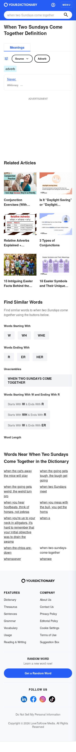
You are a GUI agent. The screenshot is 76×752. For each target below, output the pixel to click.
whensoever (12, 558)
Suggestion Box (49, 642)
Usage (8, 635)
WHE (41, 335)
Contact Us (47, 607)
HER (39, 357)
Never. (11, 79)
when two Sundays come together (30, 380)
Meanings (17, 47)
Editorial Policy (49, 621)
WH (24, 335)
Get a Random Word (38, 673)
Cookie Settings (49, 628)
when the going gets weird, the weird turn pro (18, 491)
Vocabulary (11, 628)
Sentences (10, 614)
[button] (53, 5)
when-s (45, 518)
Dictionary (10, 600)
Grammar (10, 621)
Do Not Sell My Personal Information (38, 714)
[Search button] (66, 14)
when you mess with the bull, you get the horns (54, 507)
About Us (45, 600)
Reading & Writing (15, 642)
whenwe (46, 558)
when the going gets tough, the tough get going (54, 476)
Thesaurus (10, 607)
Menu (67, 4)
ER (23, 357)
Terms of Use (48, 635)
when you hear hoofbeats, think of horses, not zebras (16, 507)
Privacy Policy (48, 614)
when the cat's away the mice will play (18, 473)
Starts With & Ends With (26, 404)
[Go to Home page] (20, 4)
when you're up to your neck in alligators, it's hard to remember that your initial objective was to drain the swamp (19, 530)
